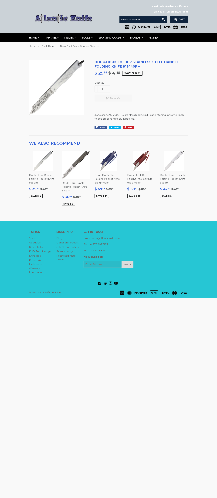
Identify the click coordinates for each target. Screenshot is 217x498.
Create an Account (177, 12)
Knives (69, 37)
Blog (59, 238)
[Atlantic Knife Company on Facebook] (99, 283)
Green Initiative (38, 247)
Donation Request (67, 242)
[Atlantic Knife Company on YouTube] (116, 283)
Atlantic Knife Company (49, 292)
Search (33, 238)
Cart (181, 19)
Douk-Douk (48, 46)
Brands (135, 37)
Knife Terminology (40, 251)
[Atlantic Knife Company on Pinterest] (105, 283)
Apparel (51, 37)
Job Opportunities (67, 247)
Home (33, 37)
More (153, 37)
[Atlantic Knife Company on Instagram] (110, 283)
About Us (35, 242)
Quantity (99, 82)
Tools (86, 37)
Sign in (158, 12)
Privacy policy (64, 251)
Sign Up (127, 264)
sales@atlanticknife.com (106, 238)
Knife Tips (35, 255)
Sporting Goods (110, 37)
